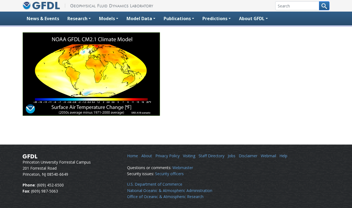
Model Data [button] (139, 18)
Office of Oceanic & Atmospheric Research (165, 196)
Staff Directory (211, 155)
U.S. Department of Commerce (154, 184)
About (146, 155)
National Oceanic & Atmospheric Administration (169, 190)
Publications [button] (177, 18)
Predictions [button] (214, 18)
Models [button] (107, 18)
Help (283, 155)
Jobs (231, 155)
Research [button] (77, 18)
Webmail (268, 155)
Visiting (189, 155)
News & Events (43, 18)
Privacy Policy (167, 155)
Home (132, 155)
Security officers (169, 173)
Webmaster (182, 167)
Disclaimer (248, 155)
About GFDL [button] (252, 18)
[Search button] (324, 5)
